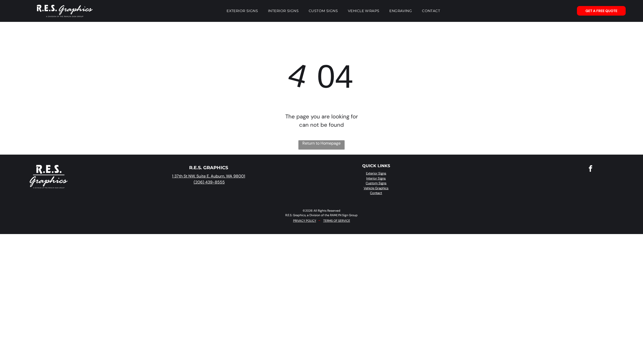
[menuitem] (242, 11)
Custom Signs (376, 183)
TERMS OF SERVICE (336, 221)
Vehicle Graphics (376, 188)
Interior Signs (376, 178)
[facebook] (590, 169)
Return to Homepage (321, 143)
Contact (376, 193)
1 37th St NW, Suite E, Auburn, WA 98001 (208, 176)
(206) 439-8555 (209, 182)
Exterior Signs (376, 173)
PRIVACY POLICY (304, 221)
